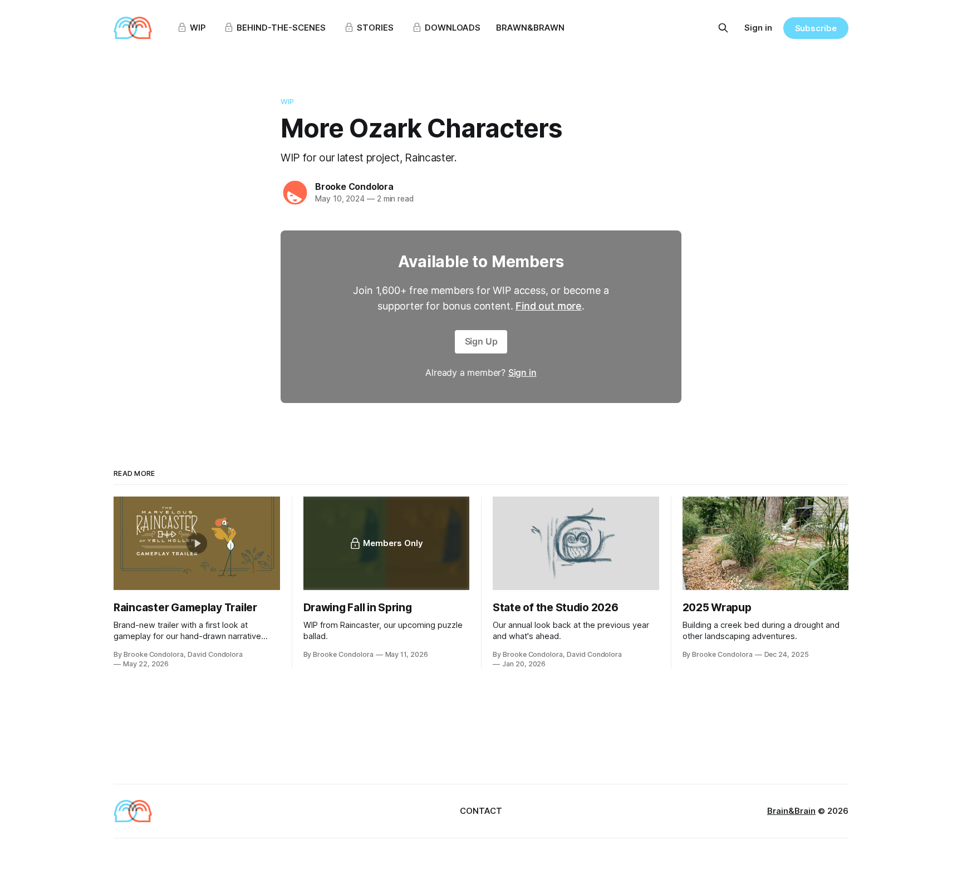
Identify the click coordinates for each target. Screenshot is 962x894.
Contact (481, 810)
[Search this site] (723, 28)
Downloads (452, 27)
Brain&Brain (791, 810)
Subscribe (816, 28)
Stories (375, 27)
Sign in (758, 27)
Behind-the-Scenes (281, 27)
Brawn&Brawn (530, 27)
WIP (197, 27)
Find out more (549, 306)
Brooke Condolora (354, 186)
